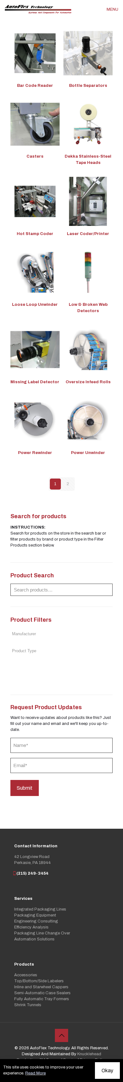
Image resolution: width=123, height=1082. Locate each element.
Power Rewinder (35, 453)
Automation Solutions (34, 939)
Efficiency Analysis (31, 927)
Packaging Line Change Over (42, 933)
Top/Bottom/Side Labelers (39, 981)
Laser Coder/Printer (88, 234)
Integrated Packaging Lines (40, 909)
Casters (35, 156)
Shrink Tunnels (27, 1005)
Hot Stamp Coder (35, 234)
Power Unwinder (88, 453)
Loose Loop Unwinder (35, 304)
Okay (107, 1070)
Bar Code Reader (35, 85)
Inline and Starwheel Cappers (41, 987)
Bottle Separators (88, 85)
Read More (35, 1073)
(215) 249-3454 (32, 873)
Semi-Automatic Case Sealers (42, 993)
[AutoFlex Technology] (38, 9)
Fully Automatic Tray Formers (41, 999)
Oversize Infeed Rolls (88, 382)
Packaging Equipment (35, 915)
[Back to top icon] (61, 1035)
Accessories (25, 975)
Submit (24, 788)
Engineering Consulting (36, 921)
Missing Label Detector (34, 382)
